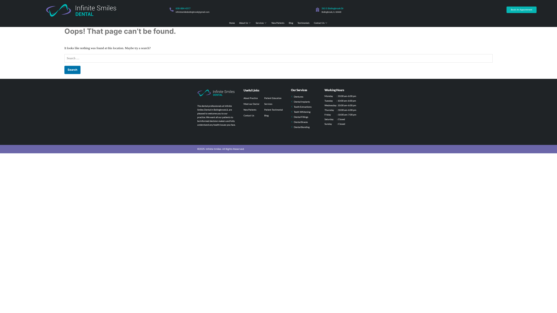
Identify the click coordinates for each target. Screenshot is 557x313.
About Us (243, 23)
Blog (291, 23)
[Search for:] (278, 58)
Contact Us (319, 23)
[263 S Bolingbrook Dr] (317, 10)
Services (260, 23)
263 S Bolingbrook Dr (332, 8)
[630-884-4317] (172, 10)
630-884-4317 (183, 8)
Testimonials (304, 23)
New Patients (278, 23)
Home (232, 23)
